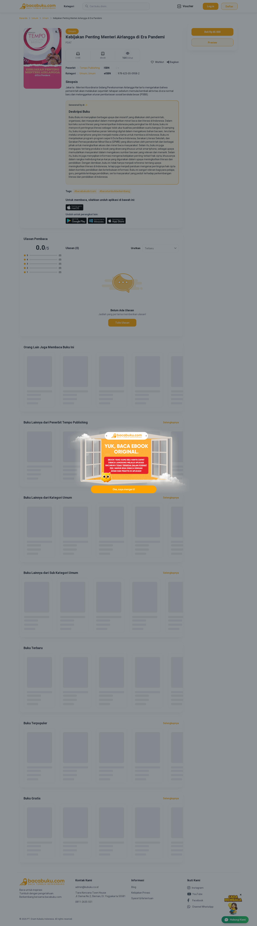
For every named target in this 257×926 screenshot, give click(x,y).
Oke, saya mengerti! (124, 489)
